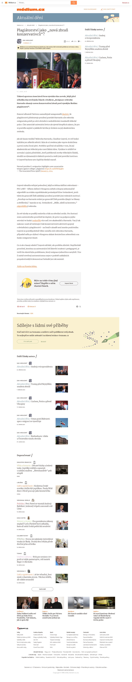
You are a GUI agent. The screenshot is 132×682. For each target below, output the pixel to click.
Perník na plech (71, 647)
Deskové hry (78, 657)
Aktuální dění (91, 35)
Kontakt (66, 667)
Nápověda (59, 667)
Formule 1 (53, 645)
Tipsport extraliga (55, 639)
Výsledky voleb (21, 639)
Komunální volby (21, 647)
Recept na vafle (71, 645)
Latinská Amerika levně (90, 645)
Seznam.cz (125, 2)
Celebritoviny (22, 535)
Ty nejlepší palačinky (72, 634)
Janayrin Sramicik (24, 462)
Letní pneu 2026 (104, 634)
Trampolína (57, 654)
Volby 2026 (20, 634)
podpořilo (36, 220)
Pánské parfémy (104, 657)
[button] (49, 70)
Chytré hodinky (94, 657)
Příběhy (20, 539)
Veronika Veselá (23, 500)
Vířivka (100, 654)
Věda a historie (23, 465)
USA (31, 313)
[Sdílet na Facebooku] (77, 307)
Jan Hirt (35, 639)
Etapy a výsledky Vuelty (40, 637)
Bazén (39, 654)
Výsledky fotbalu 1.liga (56, 637)
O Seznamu (37, 667)
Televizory (86, 657)
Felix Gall (35, 645)
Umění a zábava (24, 557)
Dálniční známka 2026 (106, 637)
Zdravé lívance (71, 639)
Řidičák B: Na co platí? (106, 642)
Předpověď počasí (57, 652)
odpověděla (22, 206)
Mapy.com (48, 652)
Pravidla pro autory (87, 667)
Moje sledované (90, 9)
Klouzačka (71, 654)
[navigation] (2, 2)
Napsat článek (69, 283)
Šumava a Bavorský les (89, 639)
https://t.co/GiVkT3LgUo (54, 169)
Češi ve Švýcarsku (88, 642)
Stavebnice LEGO (51, 657)
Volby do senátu (21, 645)
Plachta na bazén (47, 654)
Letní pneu (71, 657)
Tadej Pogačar (37, 642)
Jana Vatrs (21, 518)
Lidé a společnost (25, 486)
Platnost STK (103, 647)
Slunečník (64, 654)
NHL (51, 647)
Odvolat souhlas (101, 667)
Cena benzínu (76, 652)
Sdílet (75, 41)
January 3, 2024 (47, 171)
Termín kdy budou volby (24, 642)
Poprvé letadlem (88, 637)
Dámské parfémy (62, 657)
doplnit (65, 114)
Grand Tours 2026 (38, 647)
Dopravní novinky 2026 (106, 639)
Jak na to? (43, 341)
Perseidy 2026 (67, 652)
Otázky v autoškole (105, 645)
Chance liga (53, 634)
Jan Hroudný (28, 40)
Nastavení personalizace (65, 670)
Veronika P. (21, 571)
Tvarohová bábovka (72, 642)
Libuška (20, 482)
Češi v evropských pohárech (89, 652)
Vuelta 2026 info (38, 634)
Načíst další (42, 589)
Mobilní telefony (40, 657)
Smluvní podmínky (48, 667)
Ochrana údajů (75, 667)
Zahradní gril (93, 654)
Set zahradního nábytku (82, 654)
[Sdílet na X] (80, 307)
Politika (20, 503)
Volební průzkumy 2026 (23, 637)
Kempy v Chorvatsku (89, 634)
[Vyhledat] (74, 3)
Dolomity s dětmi (88, 647)
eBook (68, 41)
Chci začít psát (109, 9)
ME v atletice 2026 (55, 642)
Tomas (19, 553)
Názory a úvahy (24, 521)
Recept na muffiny (72, 637)
